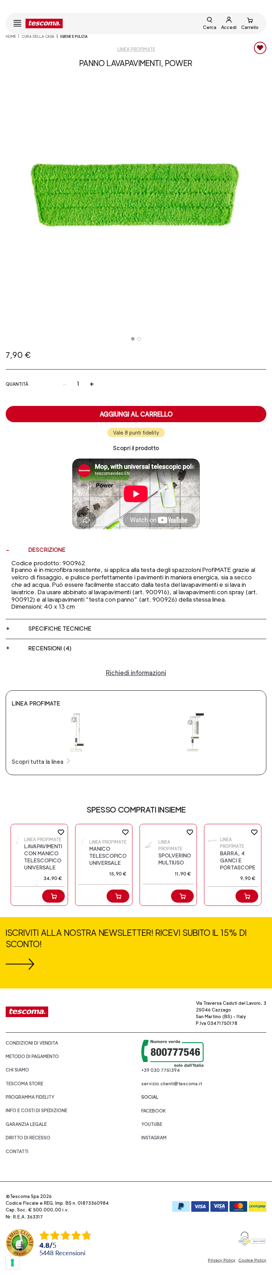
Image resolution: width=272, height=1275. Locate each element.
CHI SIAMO (17, 1070)
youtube (151, 1124)
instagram (153, 1137)
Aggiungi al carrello (136, 414)
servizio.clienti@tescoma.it (171, 1083)
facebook (153, 1111)
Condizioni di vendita (32, 1043)
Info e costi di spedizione (36, 1110)
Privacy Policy (222, 1260)
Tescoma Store (24, 1083)
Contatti (17, 1151)
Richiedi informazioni (136, 673)
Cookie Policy (252, 1260)
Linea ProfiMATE (136, 49)
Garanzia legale (26, 1124)
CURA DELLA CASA (38, 36)
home (11, 36)
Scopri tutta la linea (38, 761)
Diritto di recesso (28, 1137)
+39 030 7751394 (160, 1070)
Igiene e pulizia (74, 36)
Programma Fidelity (30, 1097)
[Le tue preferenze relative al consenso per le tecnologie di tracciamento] (12, 1262)
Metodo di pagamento (32, 1056)
